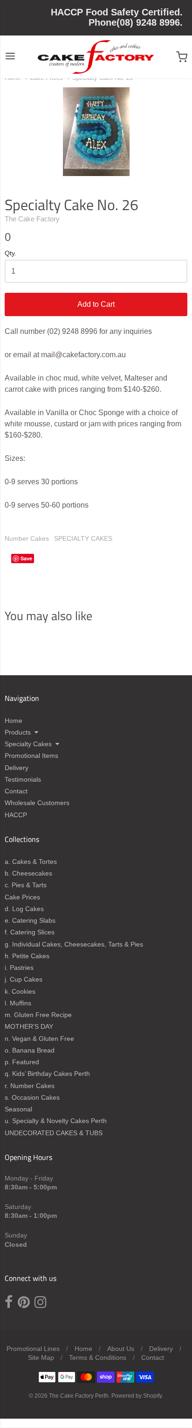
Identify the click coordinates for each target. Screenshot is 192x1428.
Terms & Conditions (97, 1357)
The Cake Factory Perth (79, 1396)
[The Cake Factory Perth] (96, 57)
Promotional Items (31, 755)
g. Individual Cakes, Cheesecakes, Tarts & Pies (74, 944)
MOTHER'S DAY (29, 1026)
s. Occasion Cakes (32, 1097)
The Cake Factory (32, 219)
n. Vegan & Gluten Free (39, 1038)
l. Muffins (18, 1003)
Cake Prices (22, 897)
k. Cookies (20, 991)
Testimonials (23, 779)
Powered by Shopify (136, 1396)
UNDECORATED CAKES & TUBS (54, 1133)
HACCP (16, 815)
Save (26, 558)
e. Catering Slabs (30, 920)
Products (18, 732)
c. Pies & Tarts (26, 885)
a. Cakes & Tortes (31, 861)
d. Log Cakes (24, 908)
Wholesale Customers (37, 802)
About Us (120, 1348)
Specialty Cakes (28, 744)
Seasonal (18, 1109)
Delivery (16, 767)
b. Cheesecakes (28, 873)
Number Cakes (27, 538)
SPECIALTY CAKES (83, 538)
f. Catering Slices (30, 932)
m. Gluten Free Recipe (38, 1014)
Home (13, 720)
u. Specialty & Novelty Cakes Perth (56, 1120)
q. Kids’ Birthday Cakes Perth (47, 1073)
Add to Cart (96, 304)
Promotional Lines (33, 1348)
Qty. (10, 253)
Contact (16, 791)
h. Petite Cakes (27, 956)
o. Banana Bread (30, 1050)
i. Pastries (19, 967)
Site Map (41, 1357)
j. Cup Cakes (23, 979)
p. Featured (22, 1062)
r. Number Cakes (30, 1085)
